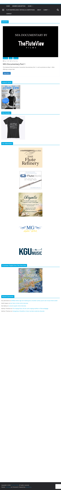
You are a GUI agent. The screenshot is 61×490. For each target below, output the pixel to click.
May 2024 (16, 58)
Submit (46, 10)
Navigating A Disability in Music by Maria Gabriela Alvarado (28, 311)
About (39, 10)
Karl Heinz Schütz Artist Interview (19, 303)
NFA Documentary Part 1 (14, 64)
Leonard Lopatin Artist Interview (17, 306)
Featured (5, 58)
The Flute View (14, 61)
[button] (32, 6)
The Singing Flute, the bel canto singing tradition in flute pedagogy (30, 308)
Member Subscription (18, 6)
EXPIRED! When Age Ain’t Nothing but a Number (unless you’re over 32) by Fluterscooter (34, 300)
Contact (9, 13)
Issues (30, 6)
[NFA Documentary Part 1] (30, 41)
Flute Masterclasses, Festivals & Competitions (20, 10)
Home (8, 6)
